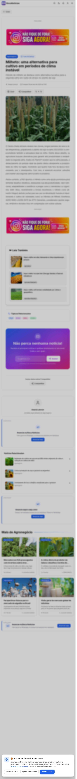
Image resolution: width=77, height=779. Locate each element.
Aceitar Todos (47, 772)
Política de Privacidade (19, 767)
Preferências (12, 772)
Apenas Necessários (29, 772)
